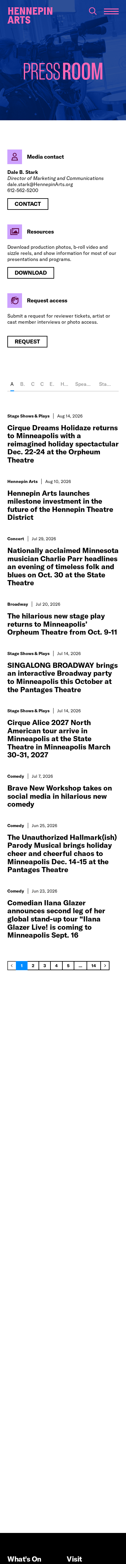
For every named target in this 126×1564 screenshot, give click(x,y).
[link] (12, 965)
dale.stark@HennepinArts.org (40, 184)
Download (31, 272)
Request (27, 341)
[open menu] (111, 11)
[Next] (104, 965)
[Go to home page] (30, 15)
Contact (28, 203)
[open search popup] (93, 11)
